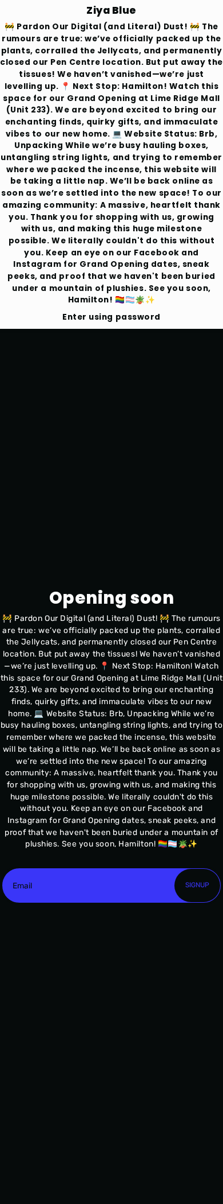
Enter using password (111, 317)
